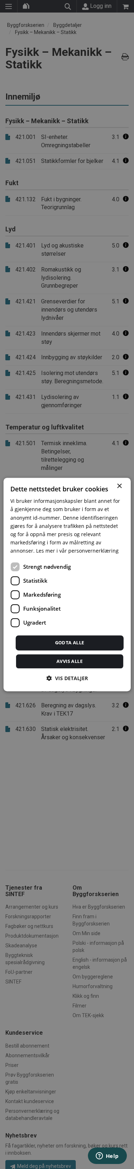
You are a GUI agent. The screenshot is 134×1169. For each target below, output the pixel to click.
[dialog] (66, 584)
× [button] (119, 486)
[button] (67, 678)
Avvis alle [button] (69, 661)
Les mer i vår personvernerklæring (77, 550)
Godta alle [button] (69, 642)
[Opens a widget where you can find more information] (107, 1156)
